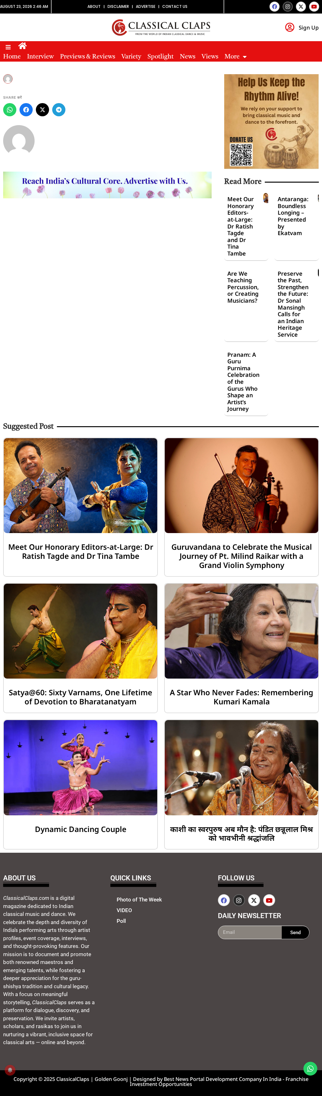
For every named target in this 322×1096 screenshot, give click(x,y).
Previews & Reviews (87, 57)
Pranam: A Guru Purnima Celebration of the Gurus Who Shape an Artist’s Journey (243, 382)
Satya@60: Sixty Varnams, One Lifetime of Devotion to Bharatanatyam (80, 697)
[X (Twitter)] (42, 109)
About (94, 6)
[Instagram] (288, 7)
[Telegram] (58, 109)
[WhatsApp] (9, 109)
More (232, 57)
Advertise (145, 6)
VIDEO (124, 910)
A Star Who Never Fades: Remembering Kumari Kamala (241, 697)
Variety (131, 57)
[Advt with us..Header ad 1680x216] (107, 196)
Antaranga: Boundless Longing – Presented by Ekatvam (293, 216)
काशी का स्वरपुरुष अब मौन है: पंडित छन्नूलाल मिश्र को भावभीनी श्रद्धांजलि (241, 833)
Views (210, 57)
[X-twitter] (301, 7)
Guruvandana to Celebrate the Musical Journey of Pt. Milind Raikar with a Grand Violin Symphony (241, 556)
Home (12, 57)
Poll (121, 921)
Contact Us (174, 6)
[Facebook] (274, 7)
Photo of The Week (139, 899)
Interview (40, 57)
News (187, 57)
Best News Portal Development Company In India (223, 1079)
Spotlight (160, 57)
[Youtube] (314, 7)
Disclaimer (118, 6)
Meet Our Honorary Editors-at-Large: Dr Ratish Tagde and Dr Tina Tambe (240, 226)
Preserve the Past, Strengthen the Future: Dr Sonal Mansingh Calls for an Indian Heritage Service (293, 304)
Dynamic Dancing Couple (80, 829)
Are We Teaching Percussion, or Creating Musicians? (243, 287)
